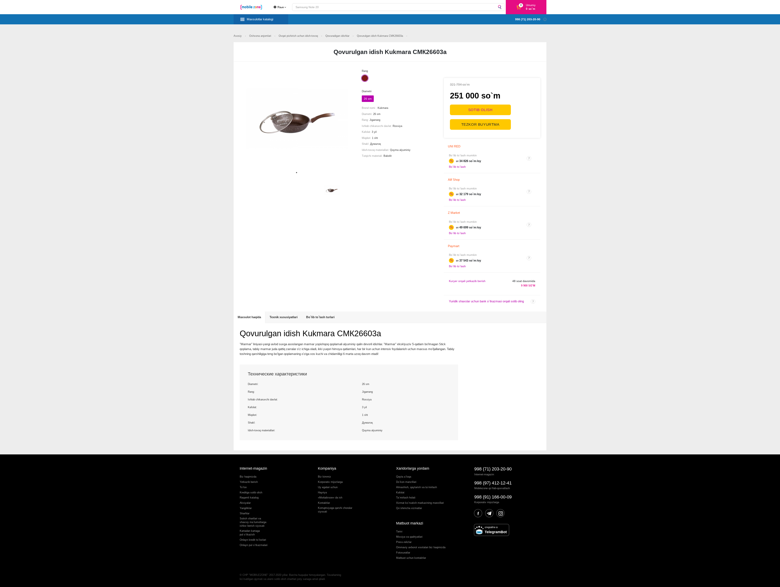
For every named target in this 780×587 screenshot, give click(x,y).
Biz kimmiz (324, 476)
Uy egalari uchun (328, 487)
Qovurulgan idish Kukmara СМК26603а (380, 35)
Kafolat (400, 492)
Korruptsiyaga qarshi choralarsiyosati (335, 509)
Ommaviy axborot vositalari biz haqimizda (420, 547)
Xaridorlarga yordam (412, 468)
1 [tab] (297, 173)
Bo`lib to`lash (457, 166)
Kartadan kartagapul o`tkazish (250, 532)
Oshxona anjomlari (260, 35)
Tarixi (399, 531)
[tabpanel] (297, 119)
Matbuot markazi (409, 523)
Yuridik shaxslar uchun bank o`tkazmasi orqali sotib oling (486, 301)
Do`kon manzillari (406, 481)
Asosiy (238, 35)
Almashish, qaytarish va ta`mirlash (416, 487)
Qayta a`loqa (403, 476)
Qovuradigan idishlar (337, 35)
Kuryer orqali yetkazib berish (467, 281)
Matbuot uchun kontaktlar (411, 557)
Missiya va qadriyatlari (409, 536)
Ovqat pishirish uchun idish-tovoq (299, 35)
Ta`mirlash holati (405, 497)
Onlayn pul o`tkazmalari (254, 545)
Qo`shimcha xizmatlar (409, 508)
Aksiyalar (245, 502)
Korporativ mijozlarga (330, 481)
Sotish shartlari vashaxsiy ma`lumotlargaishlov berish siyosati (253, 522)
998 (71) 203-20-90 (493, 468)
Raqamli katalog (249, 497)
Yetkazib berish (249, 481)
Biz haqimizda (248, 476)
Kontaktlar (324, 502)
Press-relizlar (404, 542)
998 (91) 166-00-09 (493, 496)
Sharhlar (244, 513)
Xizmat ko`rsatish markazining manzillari (420, 502)
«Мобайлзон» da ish (330, 497)
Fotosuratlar (403, 552)
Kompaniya (327, 468)
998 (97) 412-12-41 (493, 482)
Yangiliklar (246, 508)
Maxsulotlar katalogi (260, 19)
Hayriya (322, 492)
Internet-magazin (253, 468)
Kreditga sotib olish (251, 492)
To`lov (243, 487)
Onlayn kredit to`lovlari (253, 539)
